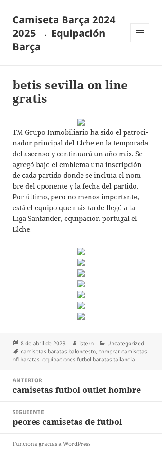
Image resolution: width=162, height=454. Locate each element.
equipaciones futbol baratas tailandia (88, 359)
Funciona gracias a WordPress (51, 444)
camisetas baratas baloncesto (58, 351)
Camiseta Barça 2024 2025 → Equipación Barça (64, 33)
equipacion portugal (97, 218)
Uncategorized (125, 343)
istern (86, 343)
